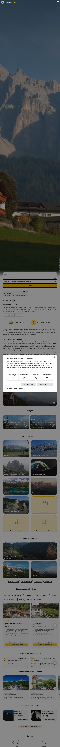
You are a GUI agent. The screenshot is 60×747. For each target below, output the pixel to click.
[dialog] (30, 373)
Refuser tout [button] (28, 384)
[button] (15, 389)
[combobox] (54, 357)
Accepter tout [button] (45, 384)
